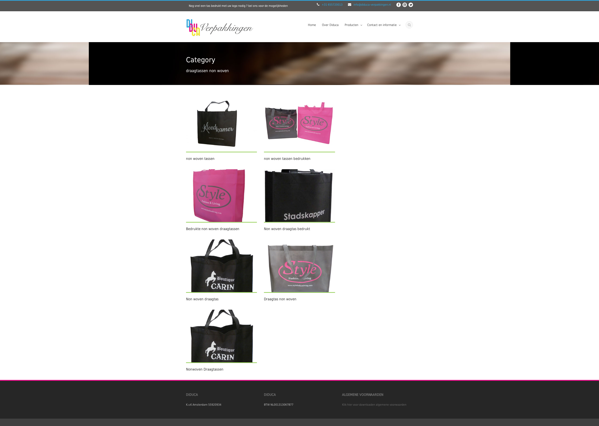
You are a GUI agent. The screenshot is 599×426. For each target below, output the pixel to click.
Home (312, 25)
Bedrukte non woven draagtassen (212, 229)
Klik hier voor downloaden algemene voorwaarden (374, 404)
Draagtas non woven (280, 299)
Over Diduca (330, 25)
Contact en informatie (382, 25)
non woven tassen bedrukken (287, 159)
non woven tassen (200, 159)
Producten (351, 25)
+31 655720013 (332, 4)
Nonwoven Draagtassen (204, 369)
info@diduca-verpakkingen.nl (372, 4)
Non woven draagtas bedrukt (287, 229)
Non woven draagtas (202, 299)
